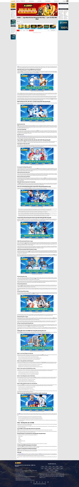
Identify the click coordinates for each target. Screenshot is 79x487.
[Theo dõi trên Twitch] (48, 480)
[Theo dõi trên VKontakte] (45, 480)
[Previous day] (50, 30)
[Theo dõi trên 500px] (42, 480)
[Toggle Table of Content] (21, 21)
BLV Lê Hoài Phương (42, 481)
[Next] (56, 26)
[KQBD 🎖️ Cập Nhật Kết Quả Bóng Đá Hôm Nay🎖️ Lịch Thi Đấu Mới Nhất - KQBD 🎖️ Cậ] (13, 1)
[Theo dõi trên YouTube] (37, 480)
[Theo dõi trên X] (31, 480)
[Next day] (56, 30)
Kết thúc (24, 30)
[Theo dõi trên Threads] (34, 480)
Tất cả (18, 30)
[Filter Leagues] (48, 30)
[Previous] (17, 26)
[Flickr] (39, 480)
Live (21, 30)
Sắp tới (27, 30)
